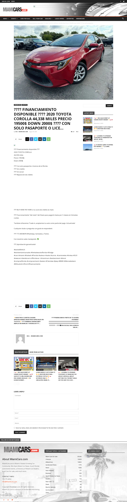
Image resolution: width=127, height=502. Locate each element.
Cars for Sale (25, 18)
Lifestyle (24, 105)
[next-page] (18, 384)
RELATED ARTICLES (21, 352)
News (13, 1)
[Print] (40, 139)
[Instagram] (8, 500)
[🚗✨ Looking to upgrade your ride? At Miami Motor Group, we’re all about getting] (68, 364)
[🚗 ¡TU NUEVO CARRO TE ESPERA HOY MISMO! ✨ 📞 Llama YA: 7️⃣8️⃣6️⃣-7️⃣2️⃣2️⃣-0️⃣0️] (87, 147)
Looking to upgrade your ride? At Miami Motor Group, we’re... (103, 137)
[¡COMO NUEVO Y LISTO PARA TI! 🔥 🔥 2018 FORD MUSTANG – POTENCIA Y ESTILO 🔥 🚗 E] (46, 364)
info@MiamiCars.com (9, 482)
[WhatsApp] (48, 139)
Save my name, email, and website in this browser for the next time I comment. (40, 428)
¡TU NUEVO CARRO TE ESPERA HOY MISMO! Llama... (103, 145)
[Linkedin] (44, 139)
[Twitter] (123, 1)
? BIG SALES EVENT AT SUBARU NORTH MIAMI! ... (102, 119)
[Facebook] (120, 1)
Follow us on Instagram (10, 440)
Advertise (70, 18)
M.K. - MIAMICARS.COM (22, 131)
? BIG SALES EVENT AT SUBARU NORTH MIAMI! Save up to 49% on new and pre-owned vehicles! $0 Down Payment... (23, 376)
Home (15, 23)
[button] (123, 19)
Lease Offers (59, 18)
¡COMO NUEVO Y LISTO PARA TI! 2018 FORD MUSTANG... (103, 127)
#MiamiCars (80, 18)
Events (13, 18)
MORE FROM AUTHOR (36, 352)
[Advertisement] (46, 192)
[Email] (27, 139)
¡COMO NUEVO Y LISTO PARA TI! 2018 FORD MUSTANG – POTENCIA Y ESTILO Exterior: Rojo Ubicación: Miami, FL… (45, 376)
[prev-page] (15, 384)
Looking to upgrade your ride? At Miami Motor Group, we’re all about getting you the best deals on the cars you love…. (67, 376)
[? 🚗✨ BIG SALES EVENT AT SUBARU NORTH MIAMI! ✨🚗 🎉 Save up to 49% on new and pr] (24, 364)
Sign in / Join (6, 1)
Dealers (48, 18)
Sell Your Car (38, 18)
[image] (21, 449)
